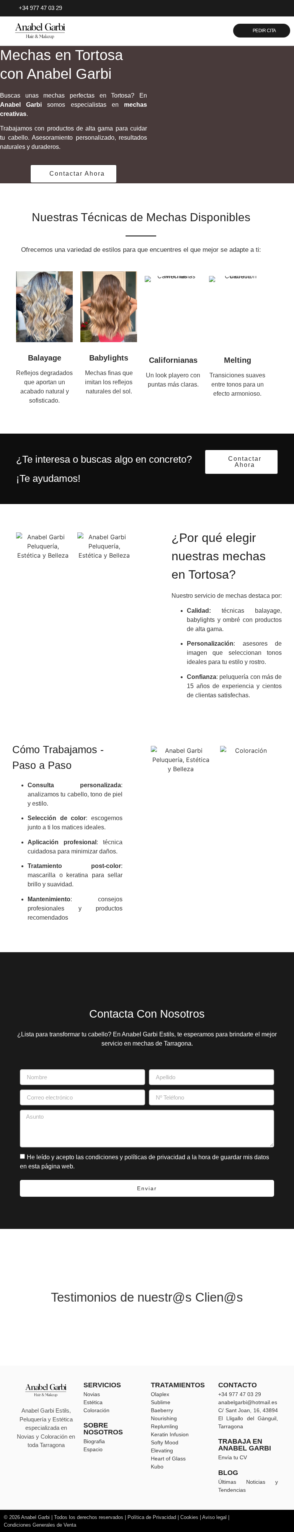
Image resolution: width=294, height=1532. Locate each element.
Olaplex (160, 1394)
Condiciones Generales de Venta (40, 1525)
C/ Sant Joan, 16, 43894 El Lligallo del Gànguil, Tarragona (248, 1418)
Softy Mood (164, 1442)
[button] (200, 30)
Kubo (157, 1466)
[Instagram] (269, 8)
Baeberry (162, 1410)
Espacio (93, 1449)
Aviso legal (214, 1517)
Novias (91, 1394)
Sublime (160, 1402)
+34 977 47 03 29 (239, 1394)
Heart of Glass (168, 1458)
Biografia (94, 1441)
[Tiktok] (281, 8)
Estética (93, 1402)
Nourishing (164, 1418)
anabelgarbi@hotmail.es (247, 1402)
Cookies (189, 1517)
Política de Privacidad (151, 1517)
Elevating (162, 1450)
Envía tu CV (232, 1457)
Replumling (164, 1426)
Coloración (96, 1410)
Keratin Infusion (170, 1434)
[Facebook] (258, 8)
